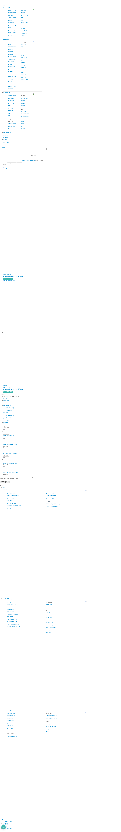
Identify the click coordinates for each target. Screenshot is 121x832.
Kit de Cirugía (48, 612)
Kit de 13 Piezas (23, 77)
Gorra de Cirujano (10, 611)
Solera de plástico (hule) (11, 728)
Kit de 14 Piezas (23, 74)
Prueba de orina (11, 35)
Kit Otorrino (23, 62)
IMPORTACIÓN (6, 7)
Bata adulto (23, 128)
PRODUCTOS (6, 136)
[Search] (49, 149)
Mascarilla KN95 (24, 44)
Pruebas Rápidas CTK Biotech (12, 503)
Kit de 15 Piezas (23, 75)
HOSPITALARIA (6, 92)
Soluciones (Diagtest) (24, 22)
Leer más (5, 273)
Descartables (6, 398)
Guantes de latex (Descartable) (51, 503)
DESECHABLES (6, 39)
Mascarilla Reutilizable (50, 606)
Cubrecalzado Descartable (12, 606)
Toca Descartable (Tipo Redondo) (13, 612)
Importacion (6, 418)
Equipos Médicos (7, 132)
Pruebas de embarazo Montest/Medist (14, 507)
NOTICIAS (5, 139)
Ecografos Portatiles (10, 407)
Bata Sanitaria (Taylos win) (51, 726)
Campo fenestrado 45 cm (12, 621)
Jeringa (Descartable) (12, 12)
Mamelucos (8, 417)
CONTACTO (6, 142)
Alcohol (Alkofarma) (49, 493)
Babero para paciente (11, 715)
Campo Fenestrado (7, 274)
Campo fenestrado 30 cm (12, 619)
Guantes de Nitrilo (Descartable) (52, 506)
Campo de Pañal (11, 98)
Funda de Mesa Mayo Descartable (13, 626)
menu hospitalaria (8, 710)
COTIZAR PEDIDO (9, 279)
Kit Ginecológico (24, 60)
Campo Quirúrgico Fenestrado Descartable (11, 70)
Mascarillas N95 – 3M (12, 10)
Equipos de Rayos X (10, 408)
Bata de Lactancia (24, 111)
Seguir (7, 481)
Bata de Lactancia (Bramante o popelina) (24, 121)
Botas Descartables (11, 66)
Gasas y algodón (11, 22)
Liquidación (5, 422)
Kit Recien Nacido (24, 64)
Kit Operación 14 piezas (50, 625)
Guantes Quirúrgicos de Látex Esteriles (53, 504)
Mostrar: (3, 164)
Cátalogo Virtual (33, 155)
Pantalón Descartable (12, 56)
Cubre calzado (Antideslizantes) (13, 614)
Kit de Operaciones (24, 55)
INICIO (4, 6)
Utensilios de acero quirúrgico (51, 495)
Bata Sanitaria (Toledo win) (51, 724)
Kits (6, 402)
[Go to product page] (49, 219)
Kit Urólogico (23, 65)
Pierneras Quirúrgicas (11, 723)
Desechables (6, 400)
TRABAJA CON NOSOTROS (9, 141)
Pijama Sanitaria (11, 100)
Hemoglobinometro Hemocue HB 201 (14, 505)
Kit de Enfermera (24, 57)
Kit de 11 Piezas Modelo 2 (51, 627)
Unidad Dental (9, 410)
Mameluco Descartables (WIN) (51, 715)
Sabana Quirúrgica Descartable (13, 624)
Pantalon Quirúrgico (11, 720)
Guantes (7, 420)
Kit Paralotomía (23, 59)
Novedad (5, 424)
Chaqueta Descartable (11, 607)
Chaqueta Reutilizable (12, 95)
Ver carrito (3, 481)
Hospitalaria (5, 412)
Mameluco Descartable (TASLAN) (52, 718)
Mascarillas (8, 403)
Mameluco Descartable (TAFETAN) (23, 102)
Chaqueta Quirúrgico (12, 108)
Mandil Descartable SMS (11, 604)
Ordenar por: (4, 163)
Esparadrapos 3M (11, 20)
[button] (3, 147)
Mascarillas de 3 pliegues (11, 602)
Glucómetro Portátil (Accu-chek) (13, 495)
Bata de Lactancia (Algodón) (51, 729)
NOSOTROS (6, 137)
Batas (7, 413)
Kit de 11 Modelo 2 (24, 79)
